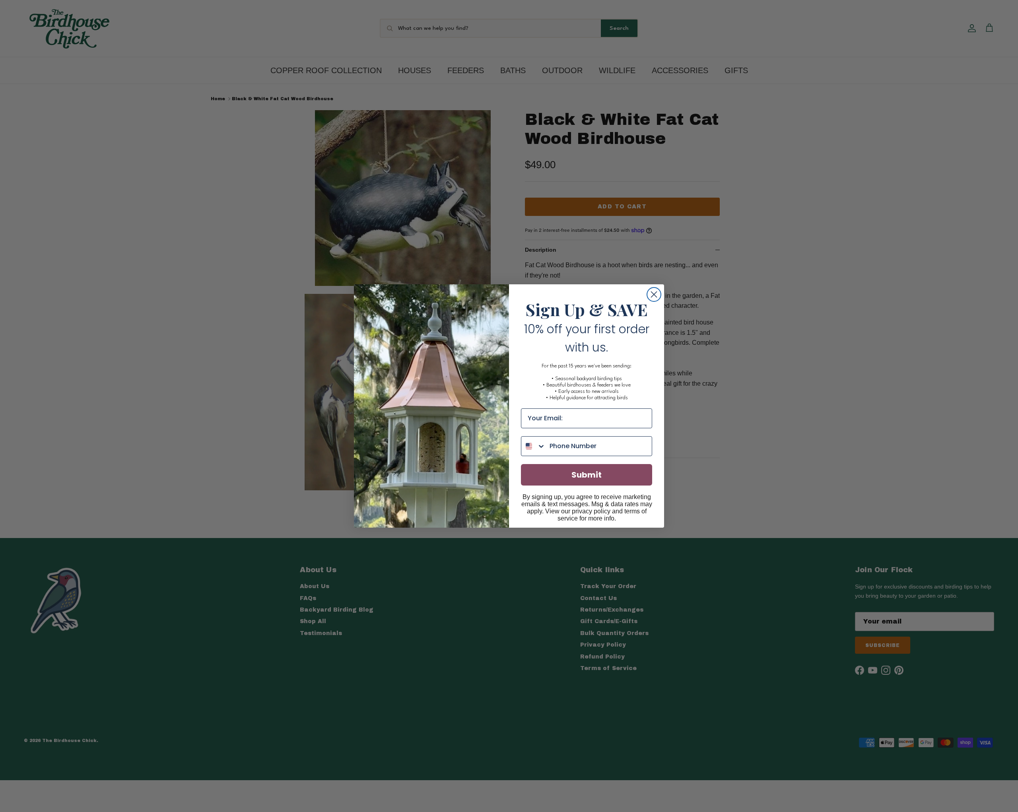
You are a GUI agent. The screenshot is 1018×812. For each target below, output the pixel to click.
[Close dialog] (654, 294)
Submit (586, 474)
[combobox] (533, 446)
